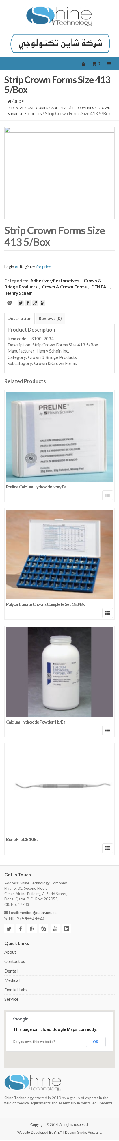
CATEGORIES (37, 108)
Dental (11, 970)
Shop (19, 101)
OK (95, 1042)
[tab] (19, 318)
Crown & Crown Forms (64, 286)
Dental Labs (15, 989)
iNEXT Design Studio (70, 1133)
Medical (12, 980)
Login (9, 266)
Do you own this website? (34, 1042)
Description (19, 318)
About (10, 952)
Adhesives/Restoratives (72, 108)
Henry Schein (19, 293)
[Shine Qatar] (59, 16)
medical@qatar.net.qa (38, 912)
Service (11, 999)
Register (27, 266)
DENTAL (17, 108)
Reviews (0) (50, 318)
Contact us (14, 961)
